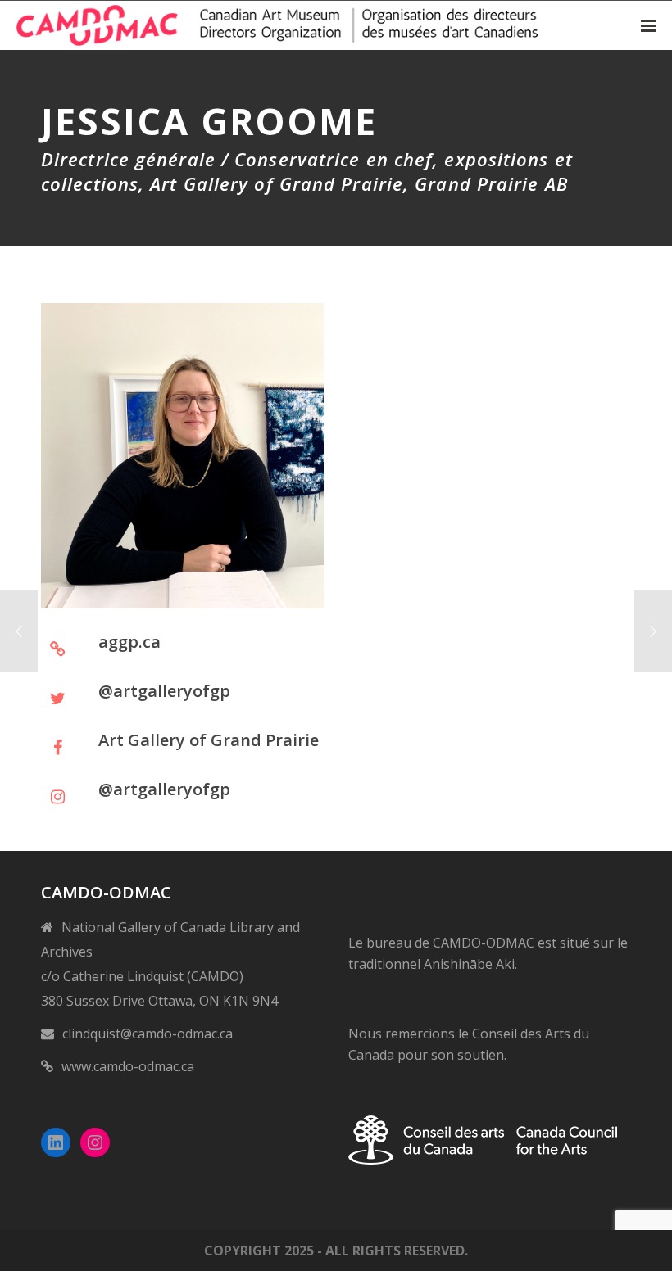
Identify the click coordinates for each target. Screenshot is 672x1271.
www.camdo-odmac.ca (127, 1066)
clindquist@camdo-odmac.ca (147, 1033)
